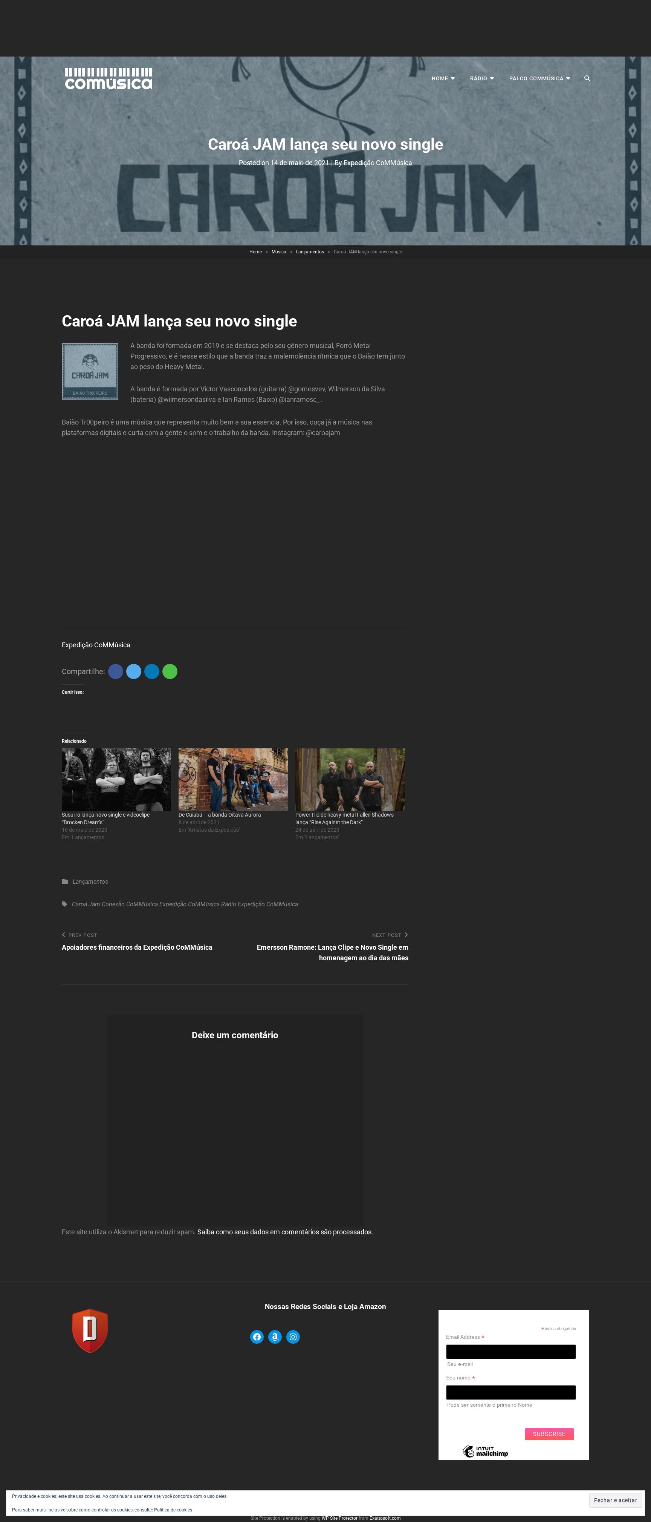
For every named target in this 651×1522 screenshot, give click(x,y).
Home (440, 78)
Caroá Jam (86, 904)
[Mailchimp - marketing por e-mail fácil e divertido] (485, 1457)
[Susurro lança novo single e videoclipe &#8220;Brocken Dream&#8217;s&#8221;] (116, 779)
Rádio (478, 78)
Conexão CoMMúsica (130, 904)
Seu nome (460, 1377)
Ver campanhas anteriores (477, 1416)
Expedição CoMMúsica (378, 163)
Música (279, 251)
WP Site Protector (340, 1518)
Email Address (465, 1337)
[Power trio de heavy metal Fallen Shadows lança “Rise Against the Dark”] (350, 779)
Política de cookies (173, 1510)
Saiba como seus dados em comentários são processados (284, 1232)
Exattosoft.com (385, 1518)
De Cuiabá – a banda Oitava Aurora (220, 815)
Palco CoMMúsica (536, 78)
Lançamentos (310, 251)
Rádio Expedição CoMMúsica (259, 904)
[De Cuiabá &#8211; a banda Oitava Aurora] (233, 779)
